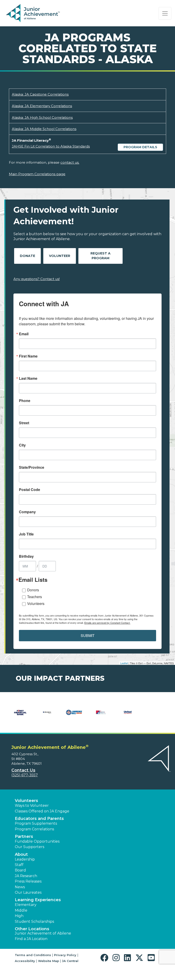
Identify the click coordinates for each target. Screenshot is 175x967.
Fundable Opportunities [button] (37, 841)
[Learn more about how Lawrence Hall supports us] (74, 715)
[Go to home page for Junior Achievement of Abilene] (33, 13)
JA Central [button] (70, 961)
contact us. (69, 162)
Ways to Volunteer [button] (32, 805)
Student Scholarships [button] (34, 921)
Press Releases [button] (28, 881)
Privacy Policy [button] (65, 955)
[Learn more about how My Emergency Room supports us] (101, 715)
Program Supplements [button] (36, 823)
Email (23, 334)
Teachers (34, 596)
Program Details (140, 147)
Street (24, 423)
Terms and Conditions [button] (33, 955)
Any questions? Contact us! (36, 279)
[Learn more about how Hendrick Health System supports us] (47, 715)
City (22, 445)
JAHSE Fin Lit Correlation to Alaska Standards (51, 146)
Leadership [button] (25, 859)
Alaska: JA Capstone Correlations (40, 94)
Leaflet (124, 663)
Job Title (26, 534)
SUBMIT (88, 635)
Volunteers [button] (26, 801)
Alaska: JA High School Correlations (42, 117)
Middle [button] (21, 910)
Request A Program (100, 255)
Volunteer (59, 256)
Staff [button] (19, 865)
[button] (105, 958)
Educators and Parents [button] (39, 819)
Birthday (26, 556)
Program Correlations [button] (34, 829)
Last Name (28, 378)
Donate (27, 256)
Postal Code (29, 489)
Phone (24, 400)
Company (27, 512)
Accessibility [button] (25, 961)
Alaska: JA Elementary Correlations (42, 106)
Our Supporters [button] (29, 847)
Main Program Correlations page (37, 174)
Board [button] (20, 870)
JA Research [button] (26, 876)
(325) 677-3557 (24, 775)
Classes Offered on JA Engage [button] (42, 811)
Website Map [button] (48, 961)
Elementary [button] (25, 905)
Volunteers (35, 603)
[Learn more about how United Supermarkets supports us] (128, 715)
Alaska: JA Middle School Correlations (44, 129)
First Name (28, 356)
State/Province (31, 467)
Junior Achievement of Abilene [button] (43, 933)
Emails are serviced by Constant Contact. (107, 622)
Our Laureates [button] (28, 892)
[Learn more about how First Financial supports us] (20, 715)
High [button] (19, 916)
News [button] (20, 887)
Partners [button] (24, 836)
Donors (33, 589)
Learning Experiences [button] (38, 900)
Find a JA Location (31, 939)
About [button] (21, 854)
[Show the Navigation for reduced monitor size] (165, 13)
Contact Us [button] (23, 770)
